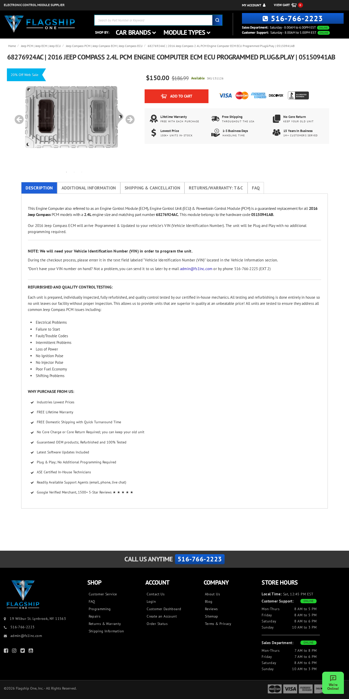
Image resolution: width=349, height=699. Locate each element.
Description (39, 188)
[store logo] (39, 24)
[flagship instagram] (15, 652)
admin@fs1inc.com (196, 268)
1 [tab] (66, 171)
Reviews (211, 609)
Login (151, 601)
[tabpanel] (74, 117)
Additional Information (89, 188)
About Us (212, 594)
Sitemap (211, 616)
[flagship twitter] (23, 652)
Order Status (157, 623)
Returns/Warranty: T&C (216, 188)
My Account (251, 5)
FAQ (256, 188)
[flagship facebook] (6, 652)
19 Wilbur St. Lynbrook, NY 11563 (38, 618)
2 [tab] (74, 171)
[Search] (217, 20)
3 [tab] (81, 171)
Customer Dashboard (164, 609)
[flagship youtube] (31, 652)
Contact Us (156, 594)
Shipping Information (106, 631)
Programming (100, 609)
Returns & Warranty (105, 623)
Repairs (95, 616)
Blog (209, 601)
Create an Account (162, 616)
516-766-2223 (297, 18)
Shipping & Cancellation (152, 188)
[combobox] (158, 20)
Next (128, 116)
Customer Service (103, 594)
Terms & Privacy (218, 623)
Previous (17, 116)
